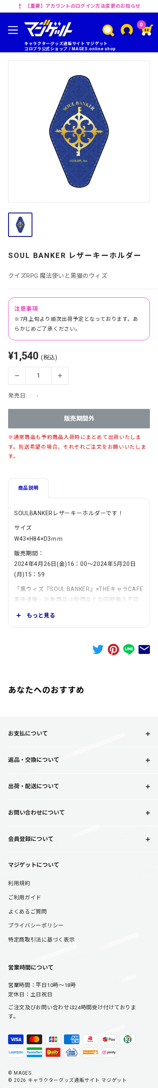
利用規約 (19, 883)
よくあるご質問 (27, 912)
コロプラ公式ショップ (46, 49)
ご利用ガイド (24, 897)
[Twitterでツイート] (98, 649)
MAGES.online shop (94, 49)
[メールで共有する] (144, 649)
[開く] (108, 30)
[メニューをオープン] (13, 30)
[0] (148, 30)
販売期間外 (79, 418)
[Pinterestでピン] (113, 649)
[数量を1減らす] (17, 375)
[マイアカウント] (127, 30)
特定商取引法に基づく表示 (41, 940)
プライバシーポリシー (36, 925)
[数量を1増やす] (59, 375)
